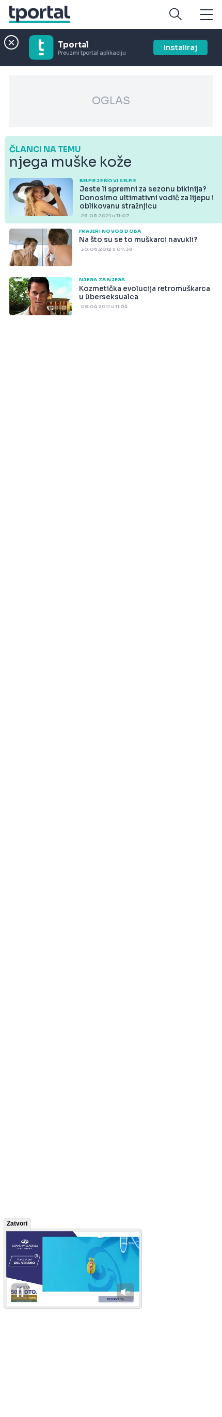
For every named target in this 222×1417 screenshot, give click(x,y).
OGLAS (111, 100)
